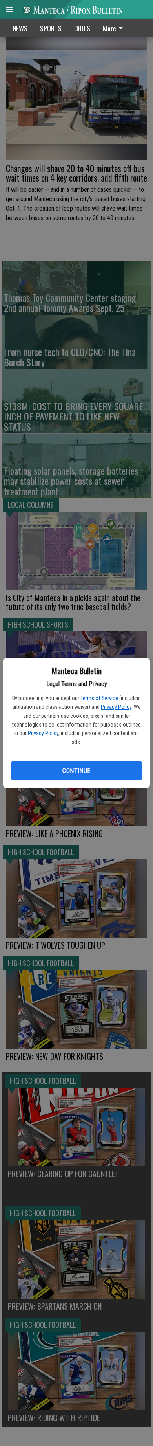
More (109, 28)
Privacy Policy (116, 707)
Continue (76, 770)
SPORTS (51, 28)
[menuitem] (115, 28)
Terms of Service (99, 698)
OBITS (82, 28)
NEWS (20, 28)
